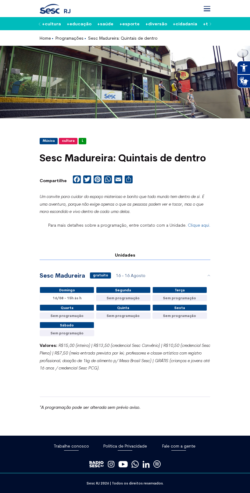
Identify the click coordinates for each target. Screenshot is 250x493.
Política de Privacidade (125, 445)
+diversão (156, 23)
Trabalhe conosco (71, 445)
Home (45, 38)
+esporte (130, 23)
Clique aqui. (199, 225)
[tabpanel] (125, 332)
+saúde (105, 23)
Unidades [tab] (125, 254)
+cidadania (185, 23)
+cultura (51, 23)
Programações (69, 38)
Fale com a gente (178, 445)
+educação (79, 23)
